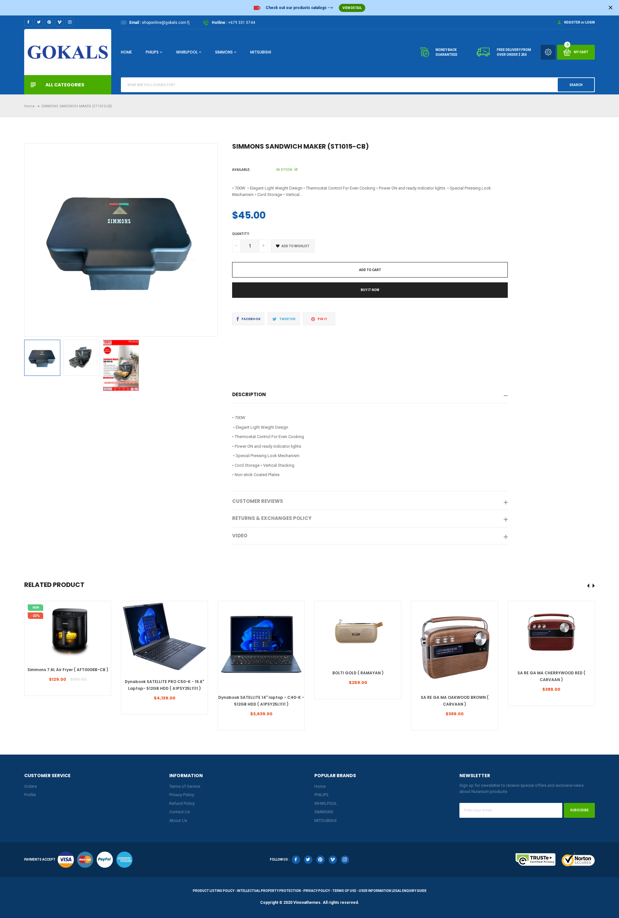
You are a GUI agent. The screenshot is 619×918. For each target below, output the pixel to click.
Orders (30, 786)
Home (126, 52)
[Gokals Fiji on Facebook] (28, 22)
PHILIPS (152, 52)
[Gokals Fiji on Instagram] (69, 22)
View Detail (352, 8)
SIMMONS (224, 52)
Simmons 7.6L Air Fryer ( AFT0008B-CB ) (67, 669)
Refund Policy (182, 803)
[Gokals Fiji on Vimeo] (59, 22)
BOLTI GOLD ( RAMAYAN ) (358, 673)
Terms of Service (184, 786)
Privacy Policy (181, 794)
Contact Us (179, 811)
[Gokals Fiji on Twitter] (38, 22)
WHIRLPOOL (187, 52)
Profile (30, 794)
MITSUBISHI (260, 52)
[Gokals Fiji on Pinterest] (49, 22)
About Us (178, 820)
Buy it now (370, 290)
